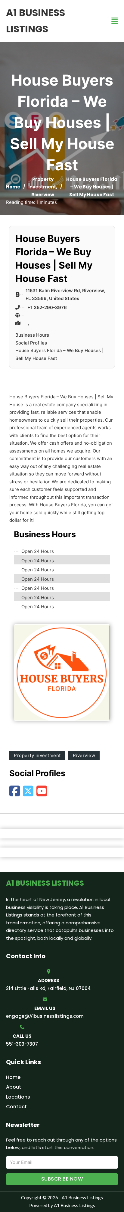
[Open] (114, 21)
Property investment (37, 755)
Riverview (42, 194)
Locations (18, 1096)
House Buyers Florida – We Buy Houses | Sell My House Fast (59, 354)
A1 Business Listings (35, 21)
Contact (16, 1106)
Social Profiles (31, 343)
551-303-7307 (22, 1044)
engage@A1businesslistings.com (45, 1016)
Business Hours (32, 335)
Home (13, 187)
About (13, 1086)
